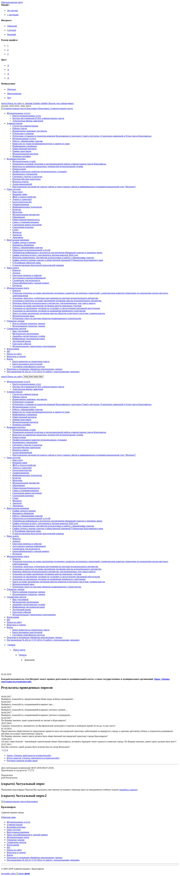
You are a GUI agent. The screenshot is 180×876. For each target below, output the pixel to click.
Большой (11, 34)
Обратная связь (8, 817)
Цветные (11, 89)
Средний (11, 30)
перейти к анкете (128, 789)
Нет (9, 98)
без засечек (12, 10)
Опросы (23, 655)
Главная (11, 645)
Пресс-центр (19, 650)
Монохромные (14, 93)
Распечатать (9, 778)
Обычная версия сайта (12, 2)
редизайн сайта (15, 873)
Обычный (12, 26)
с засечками (13, 15)
